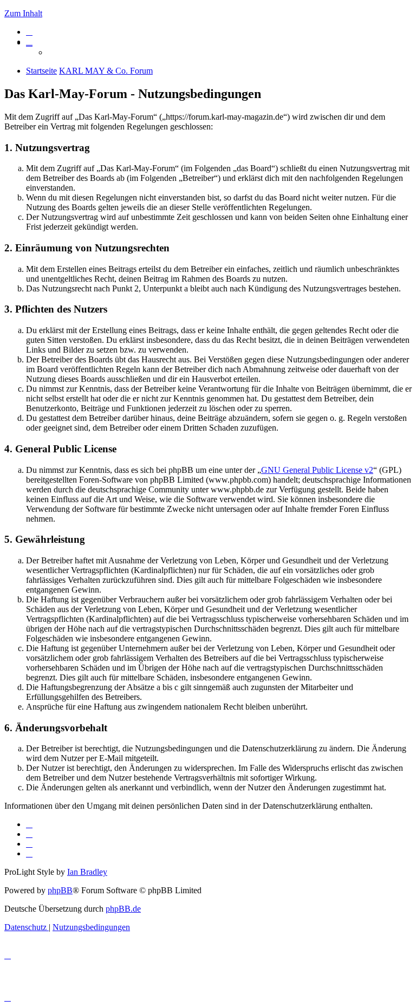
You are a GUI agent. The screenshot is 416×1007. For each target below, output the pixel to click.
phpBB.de (123, 908)
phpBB (60, 890)
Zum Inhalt (23, 13)
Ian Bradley (87, 871)
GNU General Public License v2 (317, 470)
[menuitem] (29, 31)
